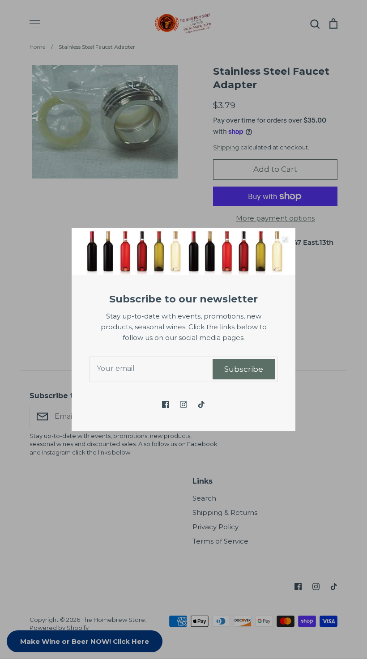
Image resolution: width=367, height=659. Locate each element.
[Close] (284, 239)
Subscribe (243, 369)
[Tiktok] (201, 404)
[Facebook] (166, 404)
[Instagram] (183, 404)
